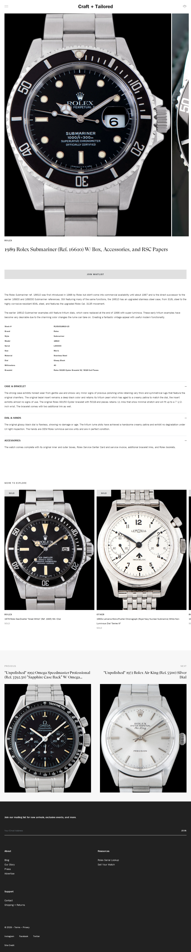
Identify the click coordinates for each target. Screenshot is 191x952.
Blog (6, 860)
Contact (8, 900)
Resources (103, 851)
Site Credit (9, 945)
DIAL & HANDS (12, 417)
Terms (17, 927)
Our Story (9, 864)
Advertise (9, 873)
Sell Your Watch (106, 864)
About (7, 851)
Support (9, 891)
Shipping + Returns (14, 905)
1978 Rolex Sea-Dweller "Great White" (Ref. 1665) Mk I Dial (32, 618)
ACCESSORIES (12, 440)
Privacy (26, 927)
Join (184, 830)
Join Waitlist (95, 274)
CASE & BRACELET (15, 386)
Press (7, 869)
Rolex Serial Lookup (108, 860)
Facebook (24, 936)
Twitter (36, 936)
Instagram (9, 936)
